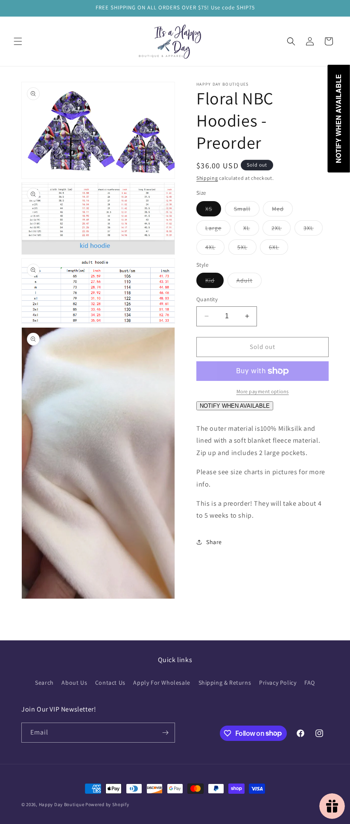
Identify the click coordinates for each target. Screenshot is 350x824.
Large (217, 230)
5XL (247, 249)
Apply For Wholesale (161, 682)
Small (247, 210)
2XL (281, 230)
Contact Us (110, 682)
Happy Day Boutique (62, 804)
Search (44, 682)
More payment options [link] (262, 391)
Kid (214, 282)
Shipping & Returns (224, 682)
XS (213, 210)
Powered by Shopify (107, 804)
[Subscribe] (165, 733)
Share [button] (214, 542)
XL (251, 230)
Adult (249, 282)
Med (282, 210)
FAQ (309, 682)
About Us (74, 682)
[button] (18, 41)
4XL (215, 249)
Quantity (207, 299)
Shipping (207, 178)
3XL (313, 230)
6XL (278, 249)
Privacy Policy (277, 682)
